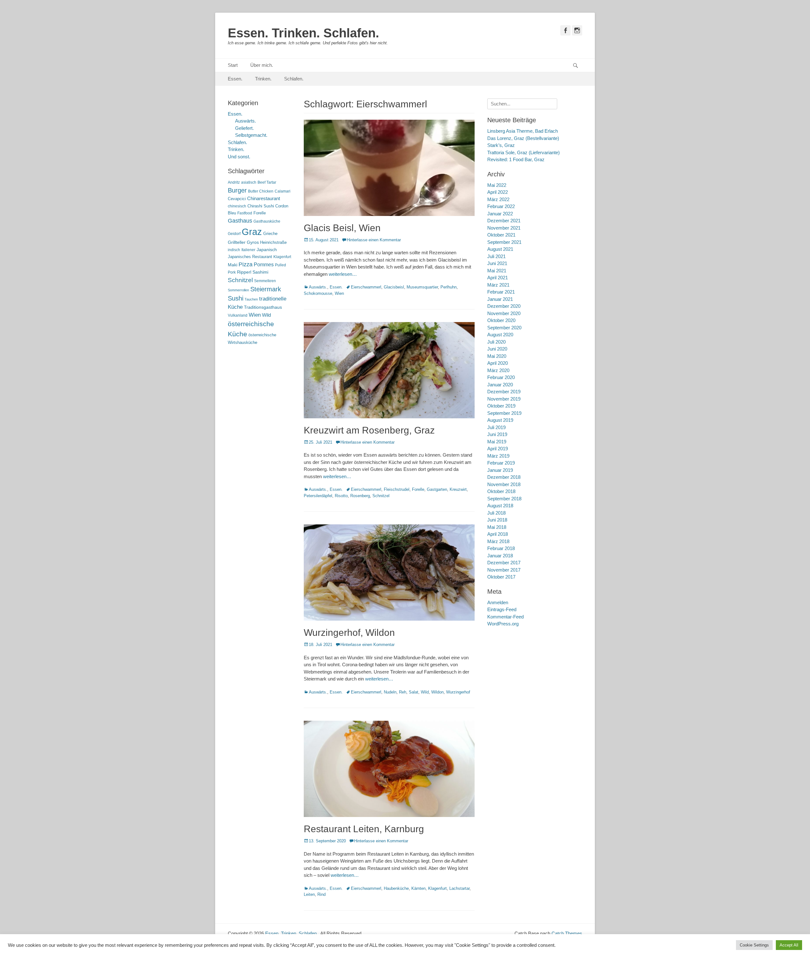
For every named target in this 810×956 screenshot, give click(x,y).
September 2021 (504, 242)
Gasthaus (240, 221)
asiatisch (248, 182)
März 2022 (498, 199)
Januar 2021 (500, 299)
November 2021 (503, 228)
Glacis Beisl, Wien (342, 228)
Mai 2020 (496, 356)
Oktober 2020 (501, 320)
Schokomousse (318, 293)
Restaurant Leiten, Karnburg (364, 829)
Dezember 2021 (503, 220)
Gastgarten (437, 489)
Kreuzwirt (458, 489)
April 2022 (497, 192)
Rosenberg (360, 495)
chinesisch (237, 206)
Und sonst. (239, 156)
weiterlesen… (343, 274)
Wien (339, 293)
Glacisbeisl (394, 287)
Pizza (245, 264)
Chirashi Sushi (260, 206)
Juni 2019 (497, 434)
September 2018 (504, 498)
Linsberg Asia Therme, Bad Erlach (522, 131)
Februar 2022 (501, 206)
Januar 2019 (500, 470)
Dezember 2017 (503, 562)
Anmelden (497, 602)
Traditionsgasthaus (263, 307)
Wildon (437, 692)
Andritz (234, 182)
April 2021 (497, 277)
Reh (402, 692)
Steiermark (265, 289)
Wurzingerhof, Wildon (349, 632)
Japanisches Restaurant (250, 256)
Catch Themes (566, 933)
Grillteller (237, 242)
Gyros (253, 242)
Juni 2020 (497, 348)
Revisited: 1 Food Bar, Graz (516, 159)
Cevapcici (237, 198)
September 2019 (504, 413)
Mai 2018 (496, 527)
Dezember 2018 (503, 477)
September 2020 (504, 327)
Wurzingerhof (458, 692)
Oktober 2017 (501, 576)
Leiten (309, 894)
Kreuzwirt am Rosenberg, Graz (369, 430)
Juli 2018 (496, 513)
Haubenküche (396, 888)
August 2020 (500, 334)
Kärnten (418, 888)
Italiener (248, 250)
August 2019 (500, 420)
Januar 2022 (500, 213)
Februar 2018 (501, 548)
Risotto (341, 495)
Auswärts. (318, 287)
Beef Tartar (267, 182)
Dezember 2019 (503, 391)
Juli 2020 (496, 342)
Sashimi (260, 272)
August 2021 (500, 249)
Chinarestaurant (263, 198)
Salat (413, 692)
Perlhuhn (448, 287)
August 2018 (500, 505)
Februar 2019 (501, 462)
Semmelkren (265, 281)
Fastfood (244, 213)
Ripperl (244, 272)
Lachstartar (459, 888)
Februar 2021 (501, 291)
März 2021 (498, 285)
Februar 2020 (501, 377)
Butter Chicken (260, 191)
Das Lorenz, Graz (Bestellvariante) (523, 138)
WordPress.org (503, 623)
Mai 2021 (496, 270)
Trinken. (263, 78)
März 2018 (498, 541)
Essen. (235, 78)
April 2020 (497, 363)
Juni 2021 (497, 263)
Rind (321, 894)
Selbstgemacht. (251, 135)
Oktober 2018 (501, 491)
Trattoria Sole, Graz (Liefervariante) (523, 152)
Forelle (418, 489)
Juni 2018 (497, 519)
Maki (232, 264)
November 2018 (503, 484)
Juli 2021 (496, 256)
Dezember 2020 (503, 306)
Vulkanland (237, 315)
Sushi (235, 298)
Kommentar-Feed (505, 616)
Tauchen (251, 299)
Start (233, 65)
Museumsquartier (422, 287)
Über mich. (261, 65)
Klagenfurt (437, 888)
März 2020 (498, 370)
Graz (252, 231)
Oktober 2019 (501, 405)
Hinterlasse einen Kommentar (374, 239)
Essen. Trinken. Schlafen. (303, 33)
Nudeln (390, 692)
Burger (237, 190)
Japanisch (267, 249)
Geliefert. (244, 128)
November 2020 (503, 313)
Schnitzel (380, 495)
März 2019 (498, 456)
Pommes (264, 264)
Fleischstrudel (396, 489)
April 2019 (497, 448)
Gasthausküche (266, 221)
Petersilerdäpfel (318, 495)
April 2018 (497, 534)
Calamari (282, 191)
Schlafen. (293, 78)
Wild (425, 692)
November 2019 (503, 399)
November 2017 (503, 570)
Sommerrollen (238, 290)
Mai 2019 (496, 441)
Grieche (270, 233)
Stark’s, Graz (501, 145)
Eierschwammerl (366, 287)
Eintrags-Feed (501, 609)
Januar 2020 (500, 384)
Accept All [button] (789, 945)
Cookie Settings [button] (754, 945)
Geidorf (234, 233)
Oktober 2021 (501, 234)
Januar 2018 (500, 555)
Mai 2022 (496, 185)
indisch (234, 250)
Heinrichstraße (273, 242)
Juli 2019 (496, 427)
